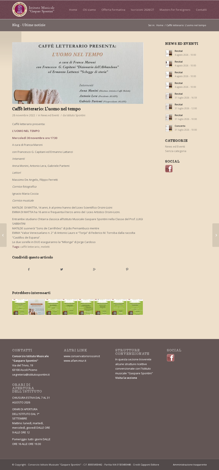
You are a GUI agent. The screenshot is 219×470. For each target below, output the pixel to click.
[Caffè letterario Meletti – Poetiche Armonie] (20, 307)
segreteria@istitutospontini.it (31, 374)
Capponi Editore (150, 464)
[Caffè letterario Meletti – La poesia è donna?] (69, 307)
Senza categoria (175, 151)
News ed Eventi (50, 115)
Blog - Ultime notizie (28, 25)
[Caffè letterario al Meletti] (36, 307)
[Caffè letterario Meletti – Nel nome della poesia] (135, 307)
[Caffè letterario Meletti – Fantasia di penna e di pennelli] (119, 307)
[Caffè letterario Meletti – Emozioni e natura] (102, 307)
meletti (45, 247)
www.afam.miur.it (75, 361)
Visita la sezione (126, 378)
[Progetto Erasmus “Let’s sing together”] (3, 235)
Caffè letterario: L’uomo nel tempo (46, 108)
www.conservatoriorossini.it (82, 356)
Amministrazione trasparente (190, 464)
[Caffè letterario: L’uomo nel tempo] (78, 73)
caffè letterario (30, 247)
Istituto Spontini (76, 115)
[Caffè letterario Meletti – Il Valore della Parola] (86, 307)
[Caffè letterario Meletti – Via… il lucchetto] (53, 307)
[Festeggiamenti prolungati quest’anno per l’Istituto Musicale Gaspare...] (215, 235)
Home (159, 25)
